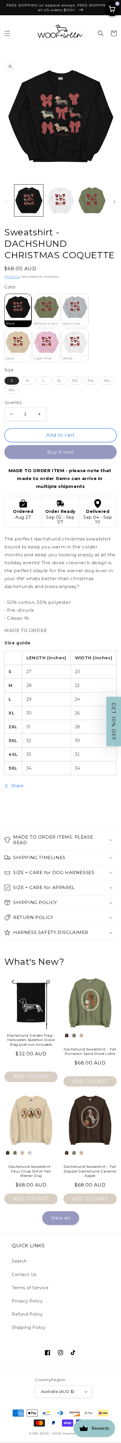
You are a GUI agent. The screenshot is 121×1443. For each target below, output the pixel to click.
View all (60, 1218)
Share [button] (17, 785)
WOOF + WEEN (51, 1433)
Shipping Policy (29, 1327)
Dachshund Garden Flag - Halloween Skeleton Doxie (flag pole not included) (31, 1040)
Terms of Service (30, 1287)
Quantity (13, 402)
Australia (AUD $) (58, 1391)
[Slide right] (114, 201)
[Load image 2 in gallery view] (60, 200)
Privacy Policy (27, 1301)
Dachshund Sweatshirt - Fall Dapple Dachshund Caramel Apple (90, 1171)
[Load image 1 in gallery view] (28, 200)
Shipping (12, 276)
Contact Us (24, 1274)
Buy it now (60, 452)
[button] (7, 33)
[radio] (18, 310)
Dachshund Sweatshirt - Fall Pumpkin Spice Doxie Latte (90, 1051)
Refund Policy (27, 1314)
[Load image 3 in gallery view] (92, 200)
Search (19, 1261)
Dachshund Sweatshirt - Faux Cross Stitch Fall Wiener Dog (31, 1171)
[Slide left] (6, 201)
